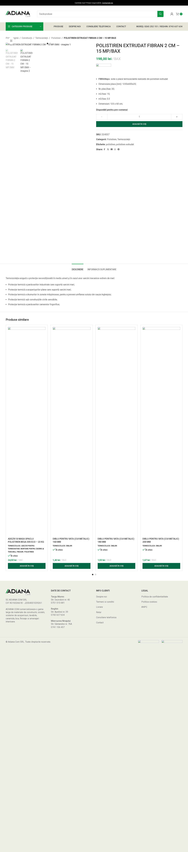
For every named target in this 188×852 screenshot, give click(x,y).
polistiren (110, 144)
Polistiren (56, 38)
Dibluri (69, 546)
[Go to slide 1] (47, 43)
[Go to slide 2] (50, 43)
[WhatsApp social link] (115, 149)
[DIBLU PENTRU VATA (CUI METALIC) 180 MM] (116, 431)
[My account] (172, 14)
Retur (98, 612)
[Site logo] (18, 13)
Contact (100, 622)
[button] (27, 566)
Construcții (27, 38)
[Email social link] (111, 149)
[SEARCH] (160, 14)
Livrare (99, 607)
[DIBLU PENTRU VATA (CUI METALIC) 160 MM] (71, 431)
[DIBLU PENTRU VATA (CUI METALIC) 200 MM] (161, 431)
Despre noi (101, 596)
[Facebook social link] (104, 149)
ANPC (144, 607)
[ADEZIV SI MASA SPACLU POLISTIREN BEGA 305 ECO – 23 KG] (27, 431)
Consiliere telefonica (106, 617)
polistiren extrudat (125, 144)
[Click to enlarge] (11, 40)
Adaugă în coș (139, 124)
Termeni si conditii (105, 601)
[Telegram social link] (118, 149)
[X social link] (108, 149)
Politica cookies (149, 601)
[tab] (77, 268)
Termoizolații (41, 38)
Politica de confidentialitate (154, 596)
